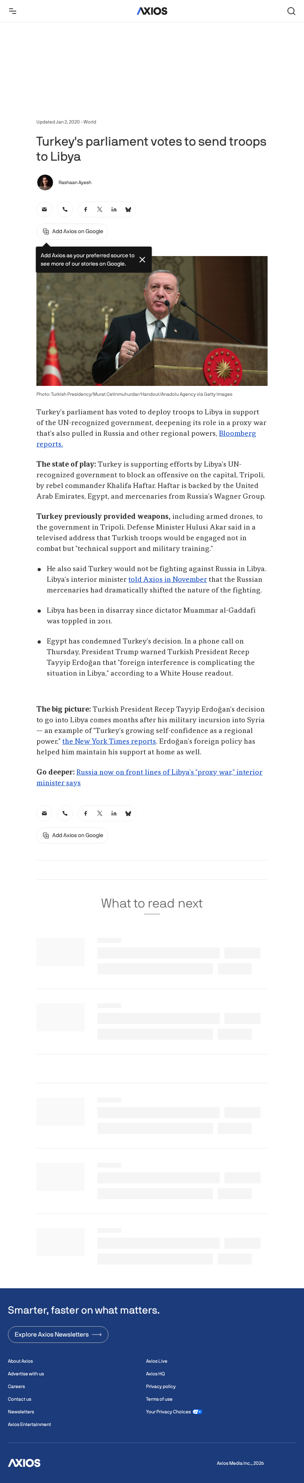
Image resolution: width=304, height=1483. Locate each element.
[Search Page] (291, 11)
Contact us (19, 1399)
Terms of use (159, 1399)
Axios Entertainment (29, 1424)
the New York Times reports (109, 741)
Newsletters (21, 1411)
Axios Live (156, 1361)
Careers (16, 1386)
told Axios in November (167, 579)
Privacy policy (161, 1386)
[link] (44, 209)
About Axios (20, 1361)
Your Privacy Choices (168, 1411)
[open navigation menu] (12, 11)
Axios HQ (155, 1373)
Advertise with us (26, 1373)
